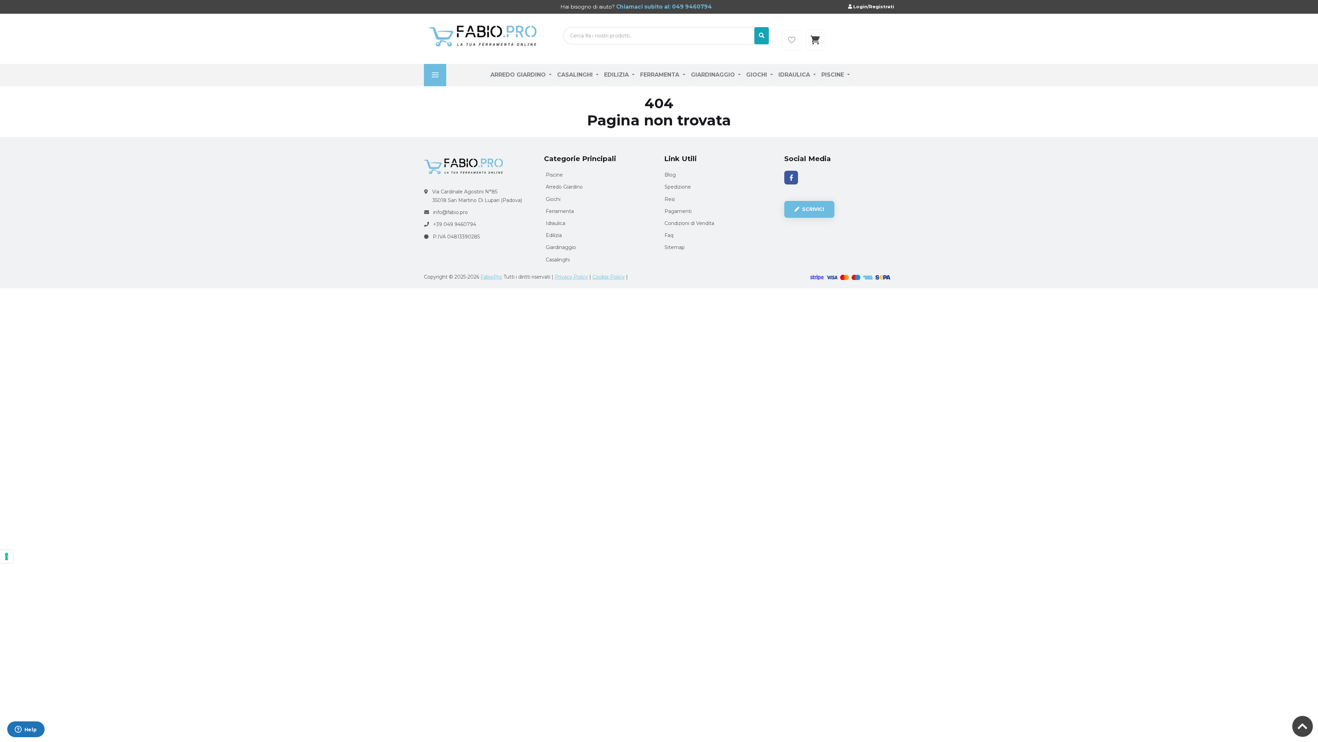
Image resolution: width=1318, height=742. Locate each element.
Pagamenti (678, 211)
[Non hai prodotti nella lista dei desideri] (792, 40)
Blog (670, 175)
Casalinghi (575, 74)
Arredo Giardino (518, 74)
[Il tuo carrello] (815, 40)
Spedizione (677, 187)
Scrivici (812, 209)
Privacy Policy (571, 277)
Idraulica (795, 74)
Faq (668, 235)
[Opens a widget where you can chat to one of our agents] (26, 730)
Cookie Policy (608, 277)
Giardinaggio (714, 74)
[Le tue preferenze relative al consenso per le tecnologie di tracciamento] (6, 556)
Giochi (757, 74)
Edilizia (617, 74)
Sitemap (674, 247)
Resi (669, 199)
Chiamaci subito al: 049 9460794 (663, 6)
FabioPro (491, 277)
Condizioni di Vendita (689, 223)
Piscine (833, 74)
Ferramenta (660, 74)
